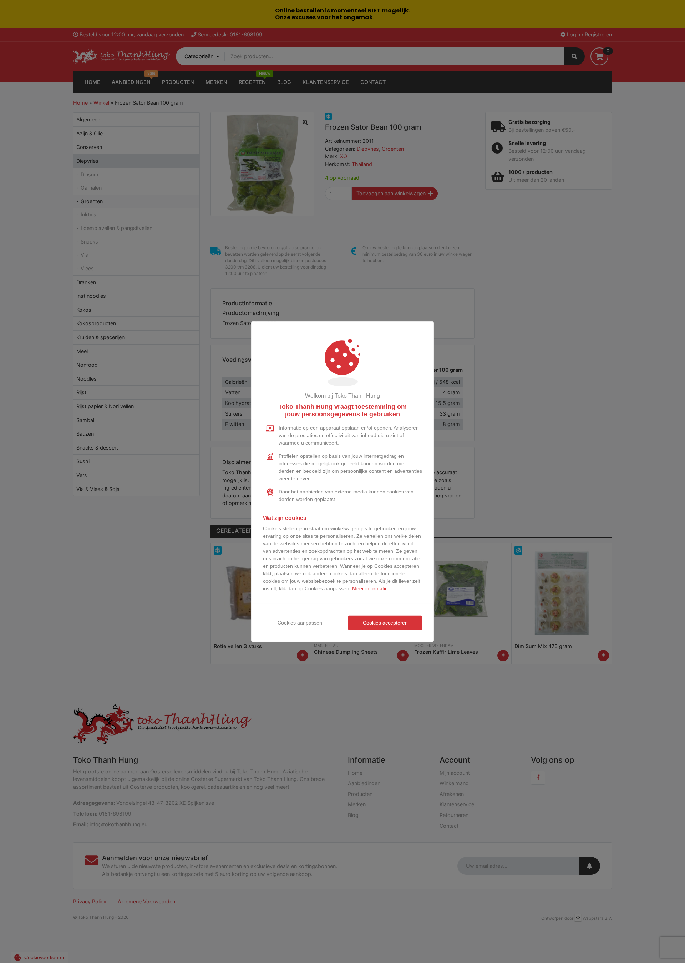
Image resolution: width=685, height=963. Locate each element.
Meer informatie (370, 588)
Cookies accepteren (385, 623)
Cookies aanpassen (300, 623)
